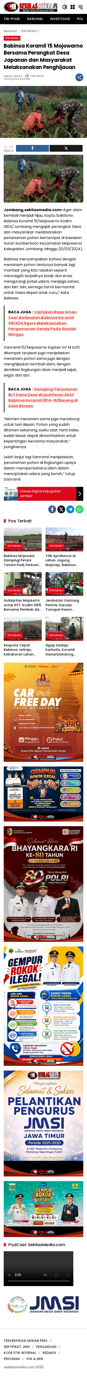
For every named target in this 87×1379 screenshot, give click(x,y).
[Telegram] (70, 509)
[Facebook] (52, 509)
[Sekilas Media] (30, 6)
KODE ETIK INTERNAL (20, 1352)
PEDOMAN (12, 1358)
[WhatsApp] (79, 509)
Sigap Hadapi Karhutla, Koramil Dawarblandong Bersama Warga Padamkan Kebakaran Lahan (60, 650)
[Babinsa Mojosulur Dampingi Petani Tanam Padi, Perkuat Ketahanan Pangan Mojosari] (23, 539)
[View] (66, 148)
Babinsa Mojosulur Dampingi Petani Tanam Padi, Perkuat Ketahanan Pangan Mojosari (21, 560)
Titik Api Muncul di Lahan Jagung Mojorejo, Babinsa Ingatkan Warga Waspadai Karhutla (61, 560)
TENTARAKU (12, 38)
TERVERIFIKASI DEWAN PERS (25, 1340)
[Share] (32, 148)
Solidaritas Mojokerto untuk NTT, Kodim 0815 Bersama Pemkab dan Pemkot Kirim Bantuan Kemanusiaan (22, 605)
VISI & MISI (34, 1358)
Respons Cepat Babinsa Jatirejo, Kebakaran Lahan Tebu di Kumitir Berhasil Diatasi (19, 650)
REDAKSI (49, 1352)
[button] (65, 7)
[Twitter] (61, 509)
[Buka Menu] (72, 7)
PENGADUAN (46, 1346)
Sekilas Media (13, 76)
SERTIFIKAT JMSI (17, 1346)
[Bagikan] (79, 77)
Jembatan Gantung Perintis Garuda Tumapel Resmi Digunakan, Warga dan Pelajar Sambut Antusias (62, 605)
